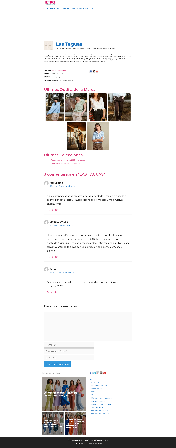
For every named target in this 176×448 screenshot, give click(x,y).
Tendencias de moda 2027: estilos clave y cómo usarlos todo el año (53, 424)
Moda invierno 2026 (99, 385)
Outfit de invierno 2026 (100, 414)
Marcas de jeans (97, 395)
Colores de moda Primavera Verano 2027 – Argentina (60, 394)
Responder (52, 210)
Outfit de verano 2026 (99, 410)
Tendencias (54, 8)
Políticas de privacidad (94, 444)
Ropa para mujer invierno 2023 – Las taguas (68, 160)
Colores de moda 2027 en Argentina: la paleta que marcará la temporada (75, 424)
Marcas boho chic (98, 401)
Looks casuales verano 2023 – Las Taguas (67, 164)
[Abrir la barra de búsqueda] (92, 8)
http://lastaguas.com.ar (59, 70)
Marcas (66, 8)
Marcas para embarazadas (101, 404)
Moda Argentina (71, 3)
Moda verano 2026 (98, 389)
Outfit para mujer (80, 8)
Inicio (45, 8)
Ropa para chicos (102, 440)
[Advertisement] (88, 27)
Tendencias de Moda (75, 440)
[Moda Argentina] (50, 3)
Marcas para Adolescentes (101, 398)
